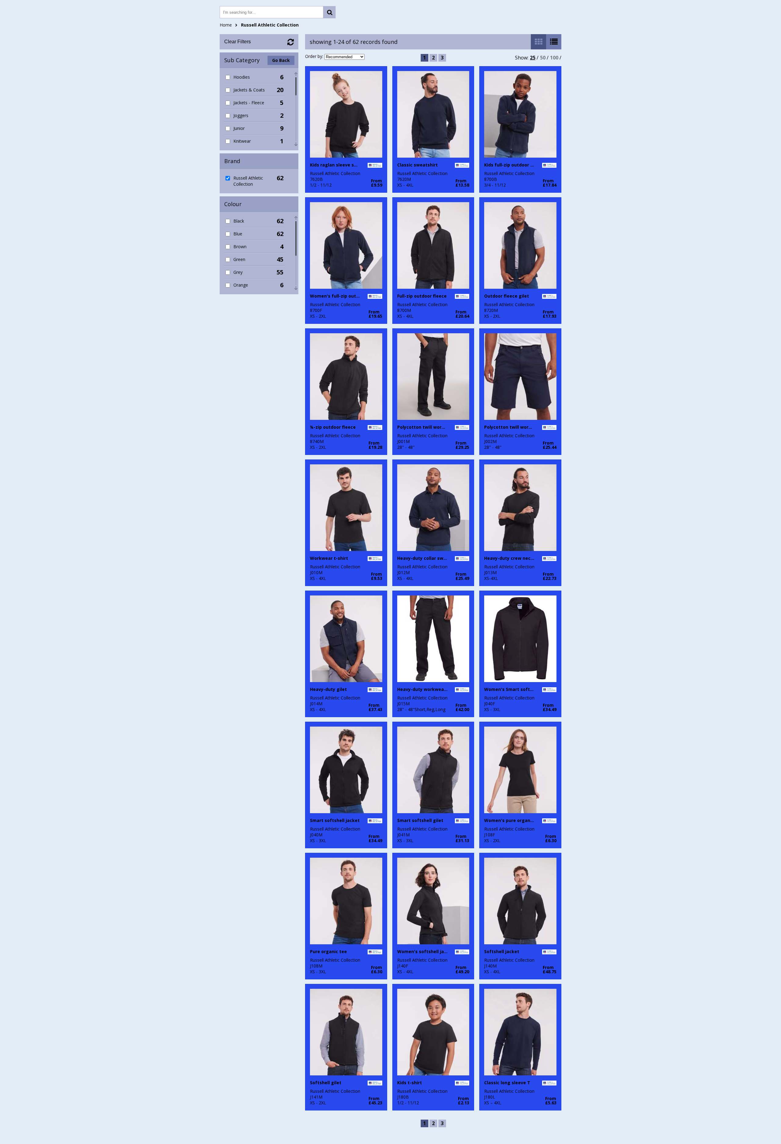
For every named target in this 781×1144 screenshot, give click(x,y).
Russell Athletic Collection (270, 25)
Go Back (281, 60)
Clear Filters (237, 41)
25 (532, 57)
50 (542, 57)
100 (554, 57)
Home (226, 25)
